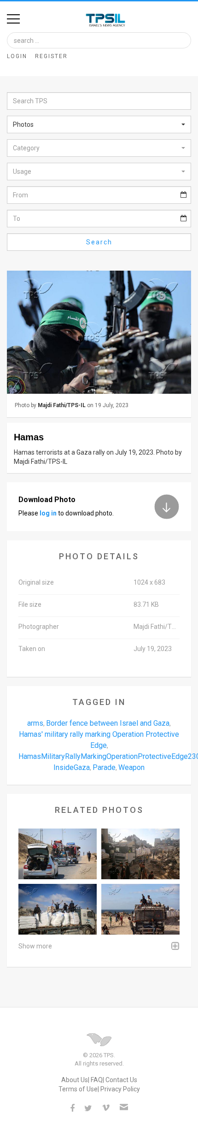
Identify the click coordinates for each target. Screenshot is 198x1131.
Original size (36, 582)
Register (51, 56)
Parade (104, 767)
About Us (74, 1080)
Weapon (131, 767)
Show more (35, 946)
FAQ (97, 1080)
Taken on (31, 648)
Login (17, 56)
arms (35, 723)
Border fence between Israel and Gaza (107, 723)
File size (29, 604)
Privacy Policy (120, 1089)
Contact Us (121, 1080)
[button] (99, 124)
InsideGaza (71, 767)
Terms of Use (78, 1089)
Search (99, 242)
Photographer (38, 626)
